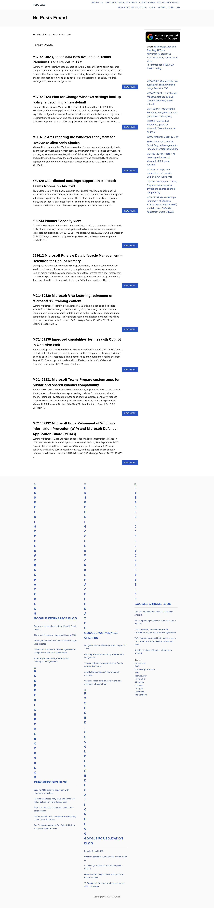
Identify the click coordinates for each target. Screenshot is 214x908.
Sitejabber (139, 682)
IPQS (136, 666)
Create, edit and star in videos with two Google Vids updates (55, 642)
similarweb (139, 692)
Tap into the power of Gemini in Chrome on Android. (154, 613)
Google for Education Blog (103, 841)
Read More (130, 87)
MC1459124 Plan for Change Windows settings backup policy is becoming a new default (162, 98)
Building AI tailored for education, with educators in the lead (51, 791)
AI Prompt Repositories (159, 54)
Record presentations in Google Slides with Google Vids (104, 656)
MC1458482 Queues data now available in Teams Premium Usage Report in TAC (163, 85)
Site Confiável (140, 695)
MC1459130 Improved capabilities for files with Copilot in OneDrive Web (159, 173)
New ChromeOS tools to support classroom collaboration (54, 809)
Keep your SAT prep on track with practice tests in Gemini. (103, 876)
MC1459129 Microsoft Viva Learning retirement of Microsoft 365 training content (161, 159)
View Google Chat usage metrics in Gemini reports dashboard (103, 665)
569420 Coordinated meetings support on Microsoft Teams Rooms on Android (161, 126)
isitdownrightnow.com (144, 669)
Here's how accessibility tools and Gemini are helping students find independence (54, 800)
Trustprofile (139, 679)
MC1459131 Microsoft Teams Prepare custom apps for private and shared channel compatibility (162, 187)
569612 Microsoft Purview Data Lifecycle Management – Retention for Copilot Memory (162, 145)
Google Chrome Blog (152, 603)
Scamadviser (140, 676)
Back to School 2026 (93, 851)
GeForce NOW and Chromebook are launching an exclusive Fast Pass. (55, 818)
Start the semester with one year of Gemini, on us (105, 858)
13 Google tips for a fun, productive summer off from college (104, 885)
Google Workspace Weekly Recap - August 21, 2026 (105, 647)
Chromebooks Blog (50, 782)
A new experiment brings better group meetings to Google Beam (51, 660)
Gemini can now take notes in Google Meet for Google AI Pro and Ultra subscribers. (55, 651)
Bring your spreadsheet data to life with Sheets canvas (55, 628)
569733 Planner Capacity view (57, 221)
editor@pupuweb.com (165, 46)
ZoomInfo (138, 685)
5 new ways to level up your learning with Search (103, 867)
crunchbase (139, 663)
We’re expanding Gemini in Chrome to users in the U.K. (155, 622)
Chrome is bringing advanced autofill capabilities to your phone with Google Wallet (155, 631)
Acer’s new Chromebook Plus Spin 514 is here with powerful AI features (54, 827)
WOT (136, 672)
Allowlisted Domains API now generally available (102, 673)
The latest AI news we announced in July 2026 (55, 635)
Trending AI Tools (156, 50)
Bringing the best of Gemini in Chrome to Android (153, 652)
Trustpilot (138, 688)
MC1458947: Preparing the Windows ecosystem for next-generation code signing (162, 112)
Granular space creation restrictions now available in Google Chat (102, 682)
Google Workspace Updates (101, 635)
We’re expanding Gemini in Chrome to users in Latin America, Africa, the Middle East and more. (155, 641)
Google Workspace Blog (55, 618)
